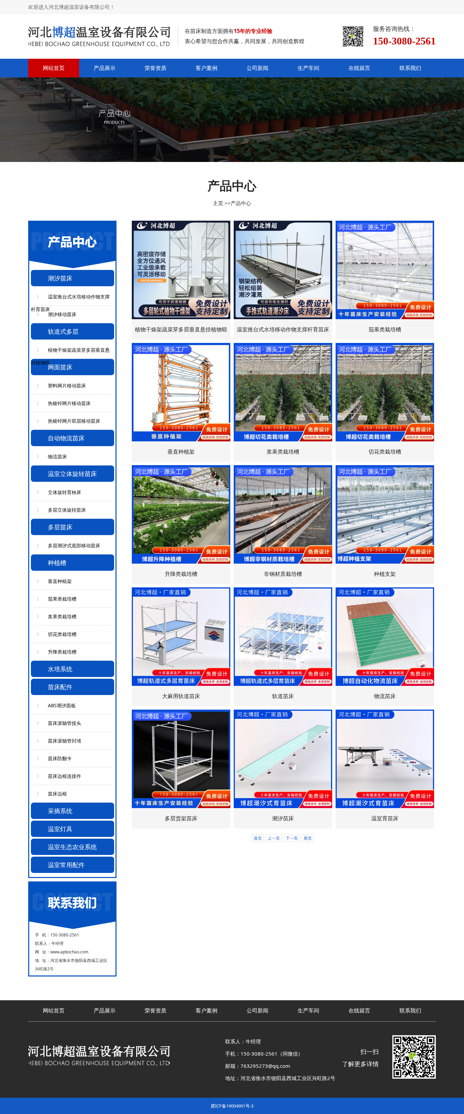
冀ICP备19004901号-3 (232, 1106)
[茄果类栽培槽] (385, 270)
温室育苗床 (384, 818)
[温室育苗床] (385, 759)
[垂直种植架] (181, 392)
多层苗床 (60, 527)
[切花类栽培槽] (385, 392)
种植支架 (385, 574)
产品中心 (241, 203)
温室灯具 (60, 829)
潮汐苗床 (60, 278)
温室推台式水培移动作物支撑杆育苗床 (283, 329)
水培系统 (60, 669)
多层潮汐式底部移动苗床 (74, 545)
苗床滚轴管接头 (64, 723)
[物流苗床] (385, 636)
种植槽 (57, 563)
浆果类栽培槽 (62, 616)
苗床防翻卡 (60, 758)
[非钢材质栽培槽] (283, 514)
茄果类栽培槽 (62, 599)
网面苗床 (60, 367)
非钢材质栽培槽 (283, 574)
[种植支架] (385, 514)
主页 (218, 203)
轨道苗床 (283, 696)
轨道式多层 (63, 331)
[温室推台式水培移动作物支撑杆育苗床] (283, 270)
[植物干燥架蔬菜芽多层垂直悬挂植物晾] (181, 270)
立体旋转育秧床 (64, 492)
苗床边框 (57, 793)
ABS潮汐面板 (62, 705)
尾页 (308, 838)
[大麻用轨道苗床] (181, 636)
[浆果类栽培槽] (283, 392)
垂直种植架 (60, 581)
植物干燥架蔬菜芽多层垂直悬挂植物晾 (181, 329)
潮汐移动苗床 (62, 314)
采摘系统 (60, 811)
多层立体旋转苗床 (67, 510)
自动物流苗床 (66, 438)
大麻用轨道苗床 (181, 696)
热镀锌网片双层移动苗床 (74, 421)
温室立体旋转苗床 (72, 474)
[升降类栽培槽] (181, 514)
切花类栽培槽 (62, 634)
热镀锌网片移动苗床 (69, 403)
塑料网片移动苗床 (67, 385)
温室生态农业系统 (72, 847)
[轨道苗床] (283, 636)
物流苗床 (57, 456)
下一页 (292, 838)
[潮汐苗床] (283, 759)
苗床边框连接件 (64, 776)
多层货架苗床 (181, 818)
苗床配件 (60, 687)
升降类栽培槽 (62, 652)
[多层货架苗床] (181, 759)
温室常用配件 (66, 865)
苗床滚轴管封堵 (64, 740)
